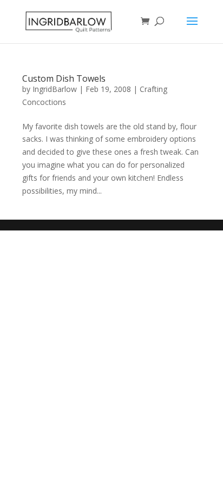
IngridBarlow (54, 89)
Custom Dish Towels (64, 78)
